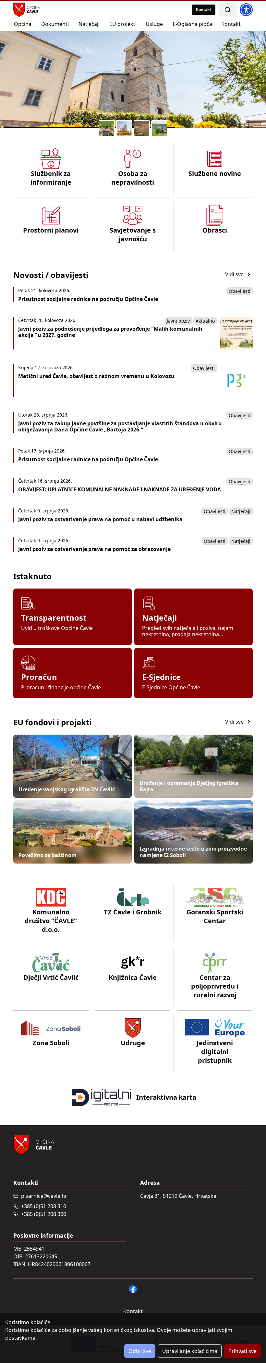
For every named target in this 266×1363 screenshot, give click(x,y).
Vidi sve (234, 274)
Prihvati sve (242, 1351)
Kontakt (203, 9)
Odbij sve (139, 1351)
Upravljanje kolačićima (189, 1351)
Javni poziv (178, 321)
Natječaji (240, 511)
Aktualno (205, 321)
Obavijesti (239, 291)
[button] (107, 128)
